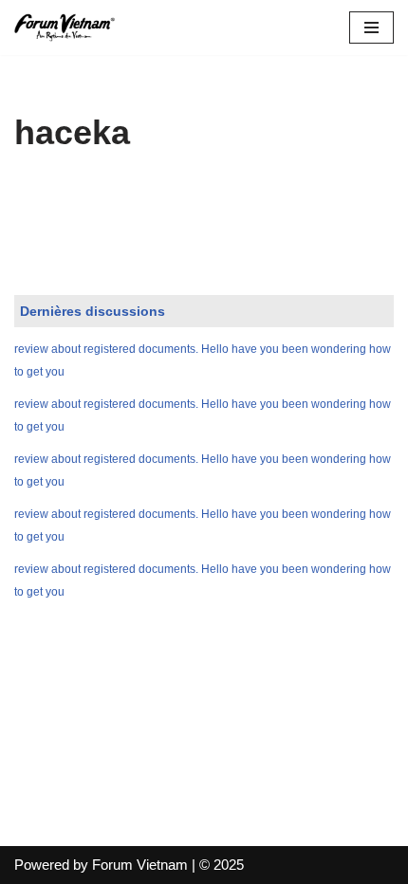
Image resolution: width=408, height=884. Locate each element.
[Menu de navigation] (371, 27)
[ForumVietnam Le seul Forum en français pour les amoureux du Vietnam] (71, 27)
